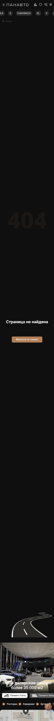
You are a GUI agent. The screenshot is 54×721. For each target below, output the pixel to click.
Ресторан (12, 704)
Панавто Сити (17, 695)
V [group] (42, 13)
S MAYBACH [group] (19, 13)
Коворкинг (29, 704)
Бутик (44, 704)
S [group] (6, 13)
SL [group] (34, 13)
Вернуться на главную (27, 339)
